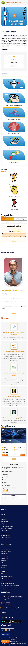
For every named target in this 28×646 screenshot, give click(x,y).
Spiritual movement (6, 524)
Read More (5, 454)
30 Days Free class (6, 551)
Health (3, 514)
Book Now (22, 454)
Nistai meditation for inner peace (9, 578)
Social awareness (6, 533)
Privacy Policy (14, 639)
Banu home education (7, 576)
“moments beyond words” (8, 583)
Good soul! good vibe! (7, 581)
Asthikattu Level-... (7, 440)
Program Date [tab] (7, 219)
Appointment (5, 558)
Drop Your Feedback (5, 634)
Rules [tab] (7, 222)
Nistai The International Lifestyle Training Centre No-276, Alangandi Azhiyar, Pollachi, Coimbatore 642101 (13, 598)
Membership (5, 556)
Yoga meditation (6, 535)
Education (4, 519)
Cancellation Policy (14, 641)
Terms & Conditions (14, 637)
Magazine (4, 540)
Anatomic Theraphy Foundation (17, 644)
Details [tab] (20, 222)
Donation (4, 560)
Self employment (6, 537)
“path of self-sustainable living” (9, 588)
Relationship (5, 521)
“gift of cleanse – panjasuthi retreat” (10, 585)
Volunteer (4, 562)
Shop (3, 567)
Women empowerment (7, 526)
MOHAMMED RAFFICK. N (10, 498)
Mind (3, 517)
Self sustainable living (7, 528)
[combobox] (7, 447)
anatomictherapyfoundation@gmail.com (12, 607)
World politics (5, 530)
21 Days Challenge (6, 549)
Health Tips (5, 553)
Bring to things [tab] (20, 219)
